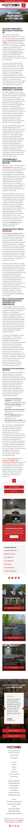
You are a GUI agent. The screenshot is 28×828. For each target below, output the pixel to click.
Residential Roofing (9, 554)
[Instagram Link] (12, 578)
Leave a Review (14, 736)
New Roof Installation (10, 550)
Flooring (14, 806)
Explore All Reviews (14, 730)
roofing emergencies (12, 458)
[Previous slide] (12, 543)
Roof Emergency (9, 557)
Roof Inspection (8, 560)
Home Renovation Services (14, 801)
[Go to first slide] (15, 543)
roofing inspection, (7, 167)
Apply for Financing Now (14, 608)
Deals (14, 767)
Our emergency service (16, 52)
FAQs (14, 769)
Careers (14, 764)
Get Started (14, 536)
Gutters (14, 799)
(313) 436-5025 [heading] (14, 487)
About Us (14, 762)
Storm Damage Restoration (14, 813)
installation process (15, 222)
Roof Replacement (9, 567)
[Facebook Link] (9, 578)
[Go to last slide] (4, 708)
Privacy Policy (19, 822)
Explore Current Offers (14, 637)
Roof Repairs (7, 564)
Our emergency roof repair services (12, 233)
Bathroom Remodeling (14, 804)
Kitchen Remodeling (14, 811)
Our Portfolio (14, 667)
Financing (14, 771)
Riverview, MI (6, 460)
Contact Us (20, 1)
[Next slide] (23, 708)
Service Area (14, 776)
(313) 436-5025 (10, 1)
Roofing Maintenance (10, 571)
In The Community (14, 774)
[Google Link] (16, 578)
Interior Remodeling (14, 809)
